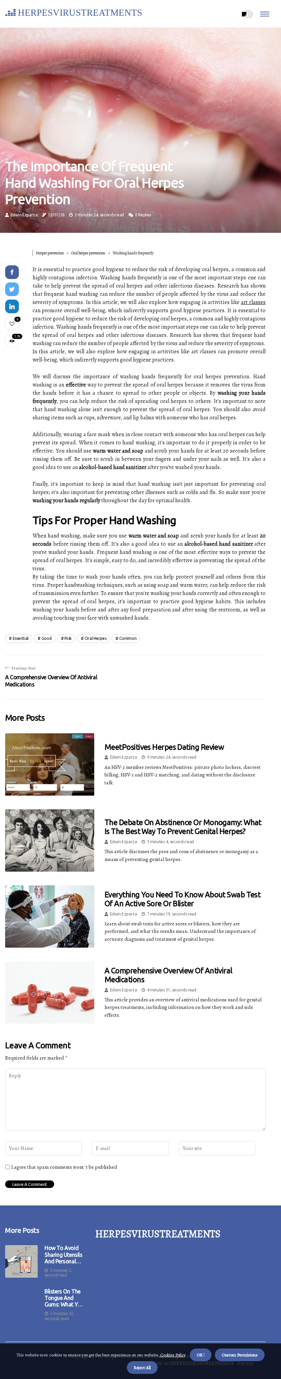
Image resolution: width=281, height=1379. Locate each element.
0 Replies (143, 215)
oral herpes (96, 638)
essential (20, 638)
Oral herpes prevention (88, 253)
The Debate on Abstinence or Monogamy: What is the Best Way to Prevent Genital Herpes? (183, 826)
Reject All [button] (142, 1367)
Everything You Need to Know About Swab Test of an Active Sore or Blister (182, 899)
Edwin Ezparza (24, 215)
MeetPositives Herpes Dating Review (164, 747)
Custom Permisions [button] (240, 1355)
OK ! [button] (201, 1355)
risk (68, 638)
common (127, 638)
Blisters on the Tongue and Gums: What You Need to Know (64, 1298)
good (46, 638)
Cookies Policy (172, 1355)
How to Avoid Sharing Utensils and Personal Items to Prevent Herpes (64, 1255)
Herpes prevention (50, 253)
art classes (253, 302)
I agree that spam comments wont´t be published (64, 1167)
